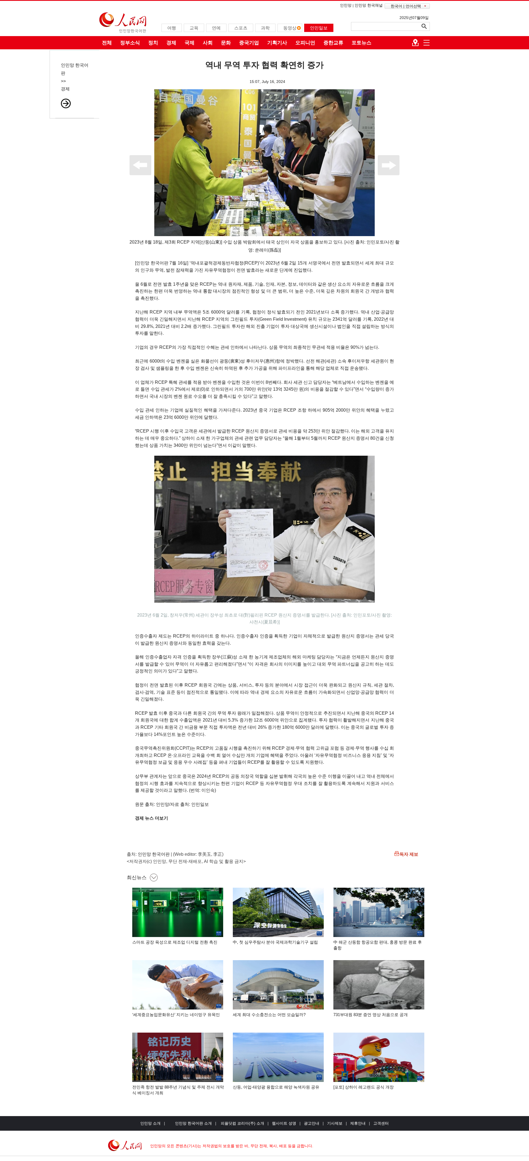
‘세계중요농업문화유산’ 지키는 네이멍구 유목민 (176, 1014)
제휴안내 (358, 1123)
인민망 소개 (150, 1123)
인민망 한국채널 (369, 5)
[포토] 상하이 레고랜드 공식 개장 (363, 1087)
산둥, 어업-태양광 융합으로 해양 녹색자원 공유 (276, 1087)
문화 (226, 42)
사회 (208, 42)
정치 (153, 42)
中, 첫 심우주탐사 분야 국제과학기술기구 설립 (275, 942)
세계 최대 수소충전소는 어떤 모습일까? (269, 1014)
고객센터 (381, 1123)
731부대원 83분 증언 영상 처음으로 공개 (370, 1014)
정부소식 (130, 42)
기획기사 (277, 42)
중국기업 (249, 42)
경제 (171, 42)
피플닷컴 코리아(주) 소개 (242, 1123)
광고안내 (311, 1123)
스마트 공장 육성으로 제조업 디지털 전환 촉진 (174, 942)
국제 (190, 42)
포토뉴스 (361, 42)
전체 (107, 42)
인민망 (346, 5)
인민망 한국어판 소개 (193, 1123)
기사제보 (334, 1123)
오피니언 (305, 42)
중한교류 (333, 42)
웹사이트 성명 (284, 1123)
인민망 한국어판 (154, 854)
